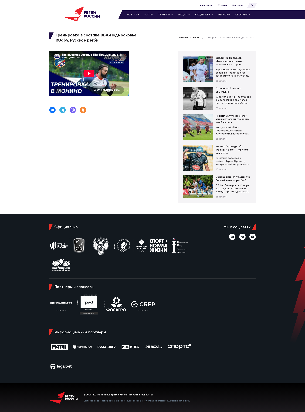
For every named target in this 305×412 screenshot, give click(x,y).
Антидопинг (207, 5)
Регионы (224, 14)
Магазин (222, 5)
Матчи (148, 14)
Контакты (237, 5)
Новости (133, 14)
